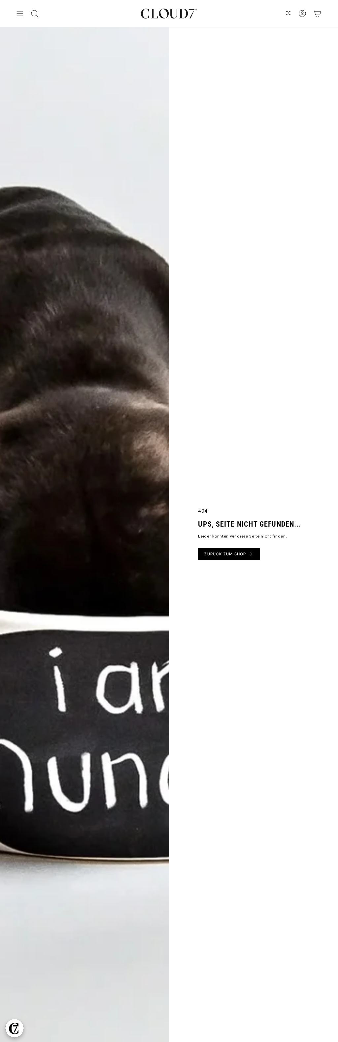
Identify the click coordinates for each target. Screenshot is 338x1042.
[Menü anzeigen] (19, 13)
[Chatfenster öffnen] (14, 1028)
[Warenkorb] (317, 13)
